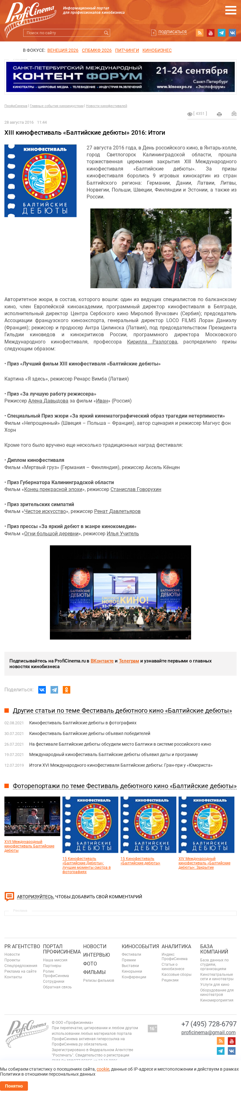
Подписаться (172, 32)
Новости (12, 954)
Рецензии (170, 980)
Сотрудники (53, 981)
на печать (219, 114)
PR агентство (22, 946)
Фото (90, 964)
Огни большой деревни (51, 534)
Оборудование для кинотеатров (217, 992)
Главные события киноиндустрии (56, 106)
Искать (106, 33)
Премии (129, 960)
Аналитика (176, 946)
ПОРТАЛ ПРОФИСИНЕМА (62, 949)
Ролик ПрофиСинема (56, 973)
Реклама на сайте (20, 971)
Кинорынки (132, 971)
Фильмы (94, 972)
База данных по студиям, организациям (214, 964)
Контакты (13, 977)
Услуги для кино (214, 984)
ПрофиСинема (15, 106)
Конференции (134, 977)
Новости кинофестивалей (106, 106)
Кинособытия (140, 946)
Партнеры (52, 966)
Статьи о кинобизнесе (173, 966)
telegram (222, 33)
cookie (103, 1069)
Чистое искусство (45, 511)
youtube (211, 33)
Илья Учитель (123, 534)
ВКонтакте (102, 661)
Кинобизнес (157, 50)
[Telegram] (54, 690)
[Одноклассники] (66, 690)
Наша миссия (55, 960)
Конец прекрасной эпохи (53, 489)
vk (233, 33)
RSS (200, 33)
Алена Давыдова (48, 401)
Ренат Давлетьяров (117, 511)
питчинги (127, 50)
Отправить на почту (234, 113)
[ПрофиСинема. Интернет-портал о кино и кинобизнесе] (30, 13)
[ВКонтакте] (42, 690)
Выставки (130, 966)
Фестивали (131, 954)
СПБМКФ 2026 (97, 50)
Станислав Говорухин (135, 489)
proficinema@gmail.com (208, 1032)
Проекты (12, 960)
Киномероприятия (216, 1000)
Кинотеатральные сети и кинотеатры (216, 976)
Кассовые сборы (176, 974)
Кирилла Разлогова (152, 342)
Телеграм (129, 661)
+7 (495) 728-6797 (209, 1024)
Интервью (96, 955)
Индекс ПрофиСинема (175, 956)
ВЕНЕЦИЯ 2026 (62, 50)
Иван (102, 401)
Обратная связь (57, 987)
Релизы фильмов (98, 980)
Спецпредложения (20, 966)
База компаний (214, 949)
